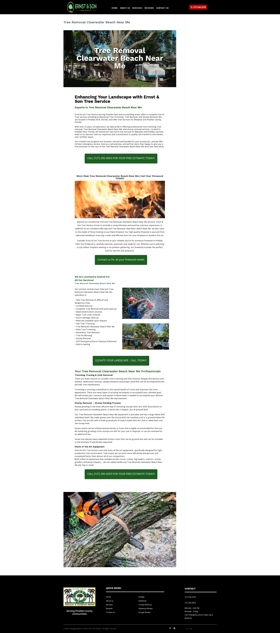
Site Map (189, 629)
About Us (125, 8)
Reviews (149, 8)
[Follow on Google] (174, 628)
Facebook (142, 601)
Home (115, 8)
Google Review (144, 612)
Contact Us (162, 8)
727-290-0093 (190, 603)
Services (137, 8)
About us (109, 601)
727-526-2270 (199, 7)
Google (141, 597)
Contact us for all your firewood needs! (120, 259)
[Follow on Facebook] (170, 628)
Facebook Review (145, 608)
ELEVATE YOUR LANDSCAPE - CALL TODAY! (121, 360)
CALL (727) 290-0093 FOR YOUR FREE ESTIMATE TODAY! (121, 158)
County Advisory (145, 604)
